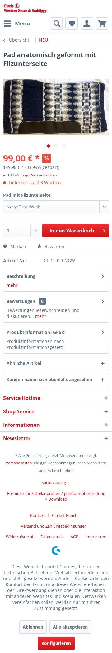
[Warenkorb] (102, 23)
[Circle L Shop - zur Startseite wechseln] (25, 8)
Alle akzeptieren (70, 627)
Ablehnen (33, 627)
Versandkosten (19, 463)
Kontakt (37, 515)
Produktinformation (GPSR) (36, 332)
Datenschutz (52, 536)
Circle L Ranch (64, 515)
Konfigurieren (56, 643)
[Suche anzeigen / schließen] (56, 23)
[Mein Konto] (87, 23)
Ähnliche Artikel (24, 363)
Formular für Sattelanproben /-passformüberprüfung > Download (56, 496)
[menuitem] (16, 23)
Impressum (95, 536)
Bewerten (53, 246)
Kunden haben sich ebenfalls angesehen (49, 379)
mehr (12, 285)
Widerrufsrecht (20, 536)
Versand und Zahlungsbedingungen (54, 526)
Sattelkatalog (54, 483)
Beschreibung (21, 276)
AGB (74, 536)
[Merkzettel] (71, 23)
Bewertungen (21, 301)
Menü (22, 23)
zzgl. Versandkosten (39, 175)
